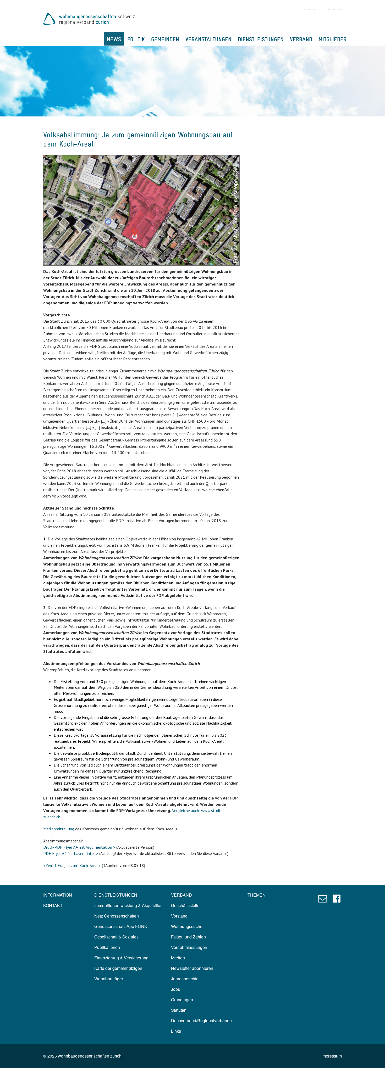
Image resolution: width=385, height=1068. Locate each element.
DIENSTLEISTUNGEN (261, 39)
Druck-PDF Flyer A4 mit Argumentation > (79, 847)
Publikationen (107, 947)
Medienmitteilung (58, 828)
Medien (178, 958)
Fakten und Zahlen (188, 937)
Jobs (175, 989)
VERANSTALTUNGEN (208, 39)
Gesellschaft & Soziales (116, 937)
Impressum (331, 1056)
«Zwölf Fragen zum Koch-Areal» (72, 865)
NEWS (114, 39)
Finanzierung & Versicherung (121, 958)
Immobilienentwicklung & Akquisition (128, 905)
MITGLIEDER (332, 39)
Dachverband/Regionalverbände (201, 1020)
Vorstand (179, 916)
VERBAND (301, 39)
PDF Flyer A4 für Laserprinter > (70, 853)
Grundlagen (182, 1000)
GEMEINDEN (165, 39)
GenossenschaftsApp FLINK (120, 926)
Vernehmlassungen (189, 947)
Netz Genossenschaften (116, 916)
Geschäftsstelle (185, 905)
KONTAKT (53, 905)
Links (176, 1031)
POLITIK (136, 39)
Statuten (178, 1010)
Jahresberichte (185, 979)
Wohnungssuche (186, 926)
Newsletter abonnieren (192, 968)
